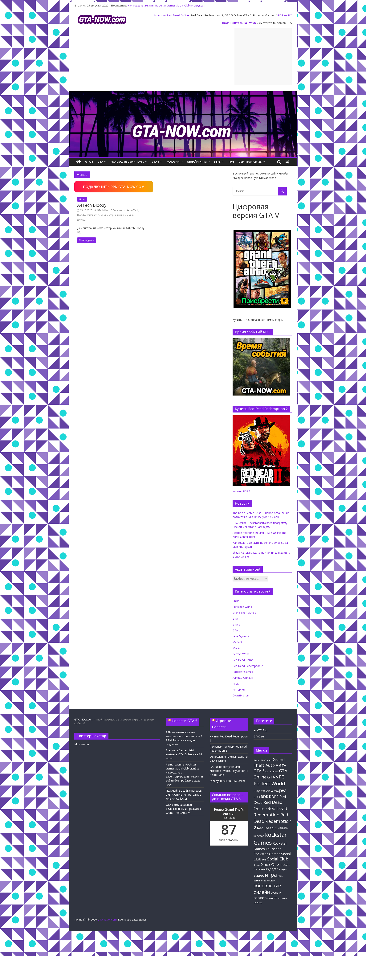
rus (264, 859)
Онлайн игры (197, 161)
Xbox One (270, 864)
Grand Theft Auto (263, 760)
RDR (264, 796)
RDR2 (274, 796)
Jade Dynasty (241, 636)
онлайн (262, 892)
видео (259, 875)
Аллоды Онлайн (243, 677)
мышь (130, 215)
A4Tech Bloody (91, 205)
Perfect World (241, 654)
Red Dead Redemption (270, 811)
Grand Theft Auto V (244, 612)
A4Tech (134, 210)
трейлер (258, 902)
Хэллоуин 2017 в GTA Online (228, 781)
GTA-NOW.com (83, 719)
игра (271, 874)
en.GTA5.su (260, 730)
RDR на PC (284, 15)
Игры (217, 161)
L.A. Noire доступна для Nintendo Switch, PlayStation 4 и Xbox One (229, 771)
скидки (283, 898)
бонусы (283, 869)
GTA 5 (155, 161)
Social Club (277, 859)
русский (276, 892)
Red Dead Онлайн (272, 828)
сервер (260, 897)
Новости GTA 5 (184, 720)
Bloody (81, 215)
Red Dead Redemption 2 (127, 161)
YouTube (285, 865)
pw (282, 790)
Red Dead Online (178, 15)
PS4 (276, 791)
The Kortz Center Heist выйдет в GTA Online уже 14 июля (184, 754)
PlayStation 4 (263, 791)
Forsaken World (242, 607)
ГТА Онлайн (260, 869)
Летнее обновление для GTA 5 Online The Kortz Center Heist (166, 5)
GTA (100, 161)
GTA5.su (259, 736)
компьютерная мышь (113, 215)
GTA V (236, 630)
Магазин (173, 161)
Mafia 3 (237, 642)
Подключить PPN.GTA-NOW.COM (113, 186)
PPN (231, 161)
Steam (257, 865)
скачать (273, 898)
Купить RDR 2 (241, 491)
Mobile (237, 648)
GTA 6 (89, 161)
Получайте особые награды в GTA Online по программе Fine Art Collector (184, 794)
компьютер (93, 215)
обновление (267, 885)
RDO (257, 797)
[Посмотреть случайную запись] (287, 162)
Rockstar (259, 836)
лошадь (271, 880)
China (236, 601)
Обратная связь (250, 161)
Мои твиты (81, 744)
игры (280, 876)
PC (281, 777)
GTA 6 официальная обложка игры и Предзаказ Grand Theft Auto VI (183, 808)
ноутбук (81, 220)
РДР (268, 869)
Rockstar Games (243, 672)
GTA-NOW (102, 210)
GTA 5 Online (271, 771)
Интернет (239, 689)
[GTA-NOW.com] (183, 94)
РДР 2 (275, 869)
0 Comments (117, 210)
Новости (160, 15)
